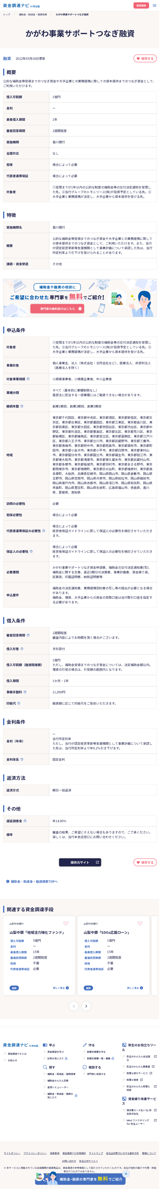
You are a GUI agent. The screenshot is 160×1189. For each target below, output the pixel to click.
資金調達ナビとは (17, 1053)
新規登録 (141, 5)
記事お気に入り (55, 1058)
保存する (147, 58)
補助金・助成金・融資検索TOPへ (34, 881)
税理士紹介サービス (137, 1073)
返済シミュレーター (57, 1087)
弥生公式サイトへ (88, 1161)
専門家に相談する (96, 1073)
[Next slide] (86, 1006)
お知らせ (12, 1060)
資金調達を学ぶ (55, 1051)
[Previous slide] (73, 1006)
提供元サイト (80, 862)
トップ (6, 14)
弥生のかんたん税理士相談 (138, 1088)
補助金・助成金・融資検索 (33, 14)
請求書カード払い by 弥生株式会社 (139, 1111)
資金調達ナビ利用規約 (74, 1153)
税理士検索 (132, 1079)
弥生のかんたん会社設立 (138, 1058)
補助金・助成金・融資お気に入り (60, 1095)
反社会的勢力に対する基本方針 (122, 1153)
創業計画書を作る (96, 1051)
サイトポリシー (12, 1153)
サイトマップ (96, 1153)
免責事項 (54, 1153)
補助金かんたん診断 (57, 1080)
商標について (149, 1153)
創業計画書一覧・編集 (98, 1058)
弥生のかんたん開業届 (138, 1066)
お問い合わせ (69, 1161)
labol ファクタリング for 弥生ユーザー (138, 1122)
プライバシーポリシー (35, 1153)
